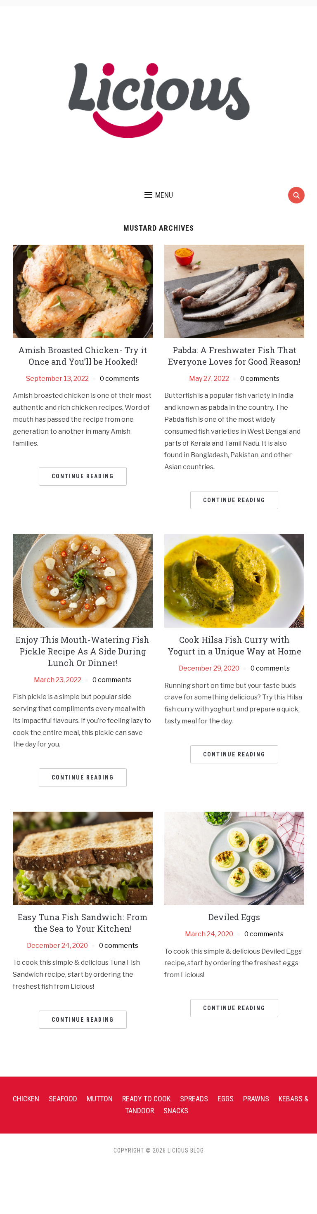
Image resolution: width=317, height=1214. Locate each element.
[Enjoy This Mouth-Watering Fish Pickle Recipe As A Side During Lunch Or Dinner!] (83, 580)
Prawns (256, 1098)
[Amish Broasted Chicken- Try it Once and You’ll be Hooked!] (83, 291)
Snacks (175, 1110)
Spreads (194, 1098)
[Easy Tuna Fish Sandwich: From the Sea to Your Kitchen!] (83, 858)
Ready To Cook (146, 1098)
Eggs (226, 1098)
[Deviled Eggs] (234, 858)
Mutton (100, 1098)
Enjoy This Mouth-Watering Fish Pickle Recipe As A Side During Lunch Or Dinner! (82, 651)
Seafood (63, 1098)
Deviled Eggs (234, 917)
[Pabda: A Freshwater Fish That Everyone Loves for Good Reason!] (234, 291)
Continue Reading (83, 476)
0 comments (119, 379)
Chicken (26, 1098)
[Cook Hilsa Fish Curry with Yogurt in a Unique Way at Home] (234, 580)
